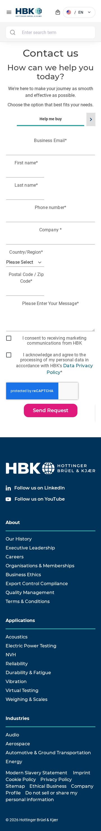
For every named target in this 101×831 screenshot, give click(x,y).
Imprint (81, 772)
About (13, 522)
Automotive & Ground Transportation (48, 752)
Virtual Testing (22, 690)
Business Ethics (23, 574)
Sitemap (15, 786)
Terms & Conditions (28, 601)
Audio (12, 735)
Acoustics (16, 637)
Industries (17, 718)
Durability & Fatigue (28, 672)
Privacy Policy (56, 779)
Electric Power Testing (31, 646)
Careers (15, 556)
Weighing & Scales (26, 699)
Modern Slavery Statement (36, 772)
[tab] (50, 272)
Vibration (16, 681)
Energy (14, 761)
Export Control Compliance (37, 583)
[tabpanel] (50, 279)
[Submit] (12, 32)
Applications (20, 620)
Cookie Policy (21, 779)
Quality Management (30, 592)
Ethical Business (47, 786)
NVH (11, 654)
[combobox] (50, 32)
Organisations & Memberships (40, 565)
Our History (19, 539)
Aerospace (18, 743)
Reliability (17, 663)
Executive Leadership (30, 548)
